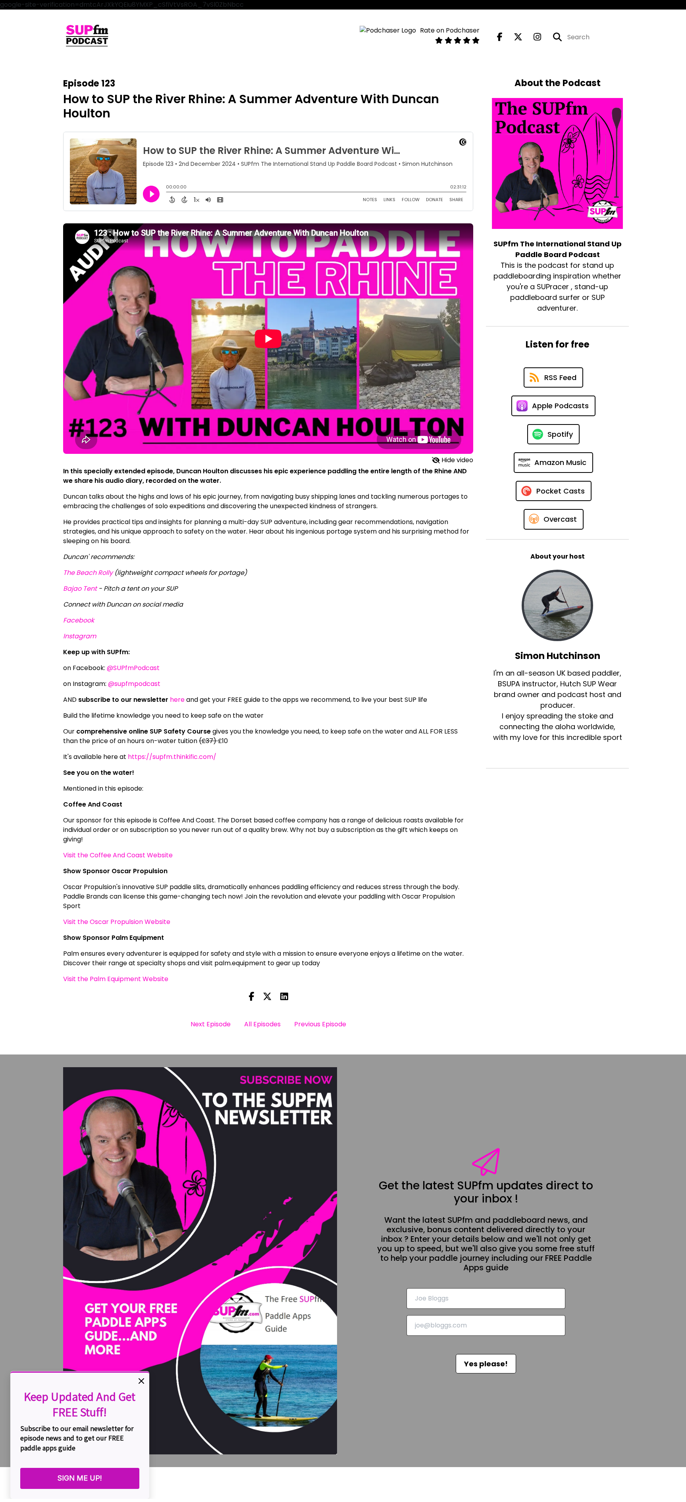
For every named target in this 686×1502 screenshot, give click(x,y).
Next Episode (211, 1024)
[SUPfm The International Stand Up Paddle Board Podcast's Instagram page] (532, 37)
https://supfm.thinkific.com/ (172, 756)
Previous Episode (320, 1024)
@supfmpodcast (134, 683)
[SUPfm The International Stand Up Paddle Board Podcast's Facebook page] (500, 37)
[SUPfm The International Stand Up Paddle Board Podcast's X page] (513, 37)
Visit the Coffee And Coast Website (118, 855)
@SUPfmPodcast (133, 667)
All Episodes (262, 1024)
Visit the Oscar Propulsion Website (116, 921)
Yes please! (486, 1364)
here (177, 699)
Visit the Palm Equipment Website (115, 978)
